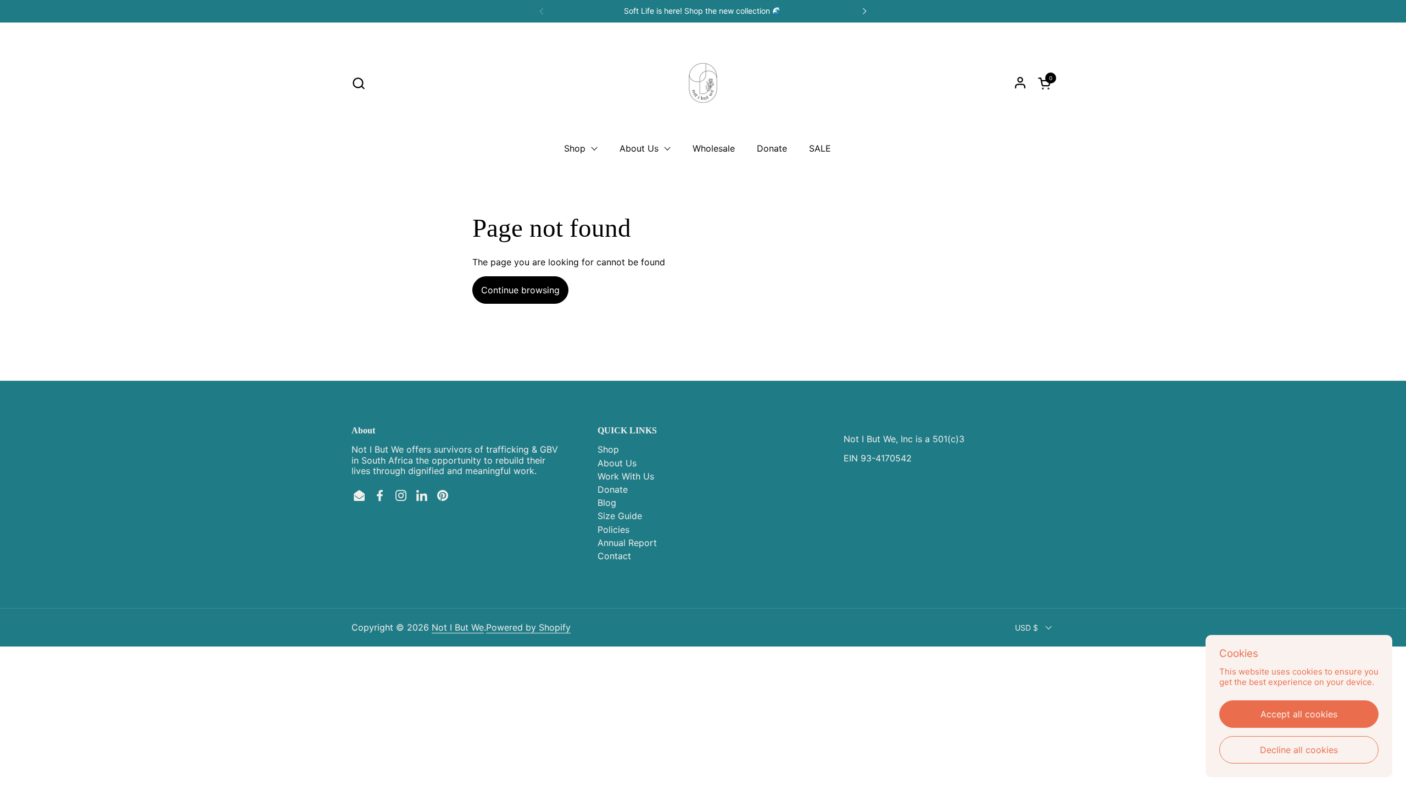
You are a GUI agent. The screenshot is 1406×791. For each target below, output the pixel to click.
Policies (613, 529)
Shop (608, 449)
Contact (614, 555)
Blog (607, 502)
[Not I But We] (703, 83)
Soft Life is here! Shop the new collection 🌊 (703, 11)
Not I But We (458, 627)
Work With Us (626, 476)
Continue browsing (520, 290)
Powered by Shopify (528, 627)
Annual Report (627, 542)
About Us (617, 463)
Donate (613, 489)
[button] (358, 83)
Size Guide (620, 515)
